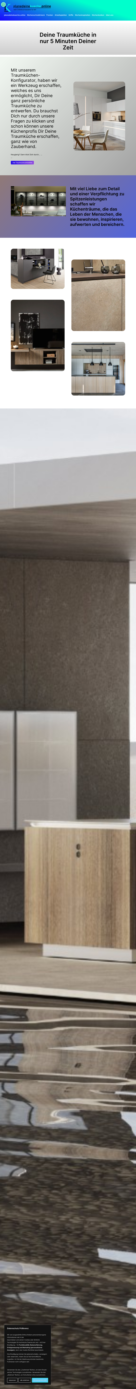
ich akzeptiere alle (40, 1380)
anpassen (12, 1380)
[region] (27, 1355)
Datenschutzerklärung (32, 1337)
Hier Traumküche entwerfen (22, 162)
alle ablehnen (24, 1380)
